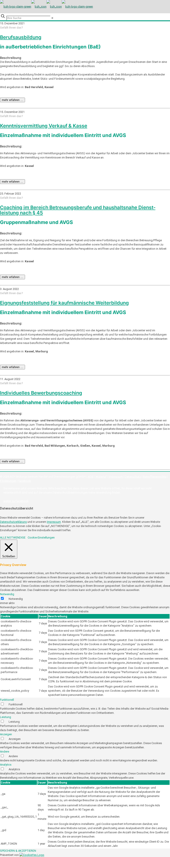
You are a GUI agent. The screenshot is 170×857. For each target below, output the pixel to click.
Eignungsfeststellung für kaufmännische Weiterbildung (64, 303)
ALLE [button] (3, 537)
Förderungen (8, 481)
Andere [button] (4, 751)
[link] (52, 18)
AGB (90, 476)
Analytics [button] (6, 764)
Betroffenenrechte (154, 476)
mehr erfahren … (12, 100)
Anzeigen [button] (6, 734)
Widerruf (100, 476)
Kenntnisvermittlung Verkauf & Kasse (43, 126)
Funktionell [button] (7, 699)
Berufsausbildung (20, 37)
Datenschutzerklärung (13, 521)
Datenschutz (133, 476)
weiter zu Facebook (16, 501)
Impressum (115, 476)
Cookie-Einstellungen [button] (41, 537)
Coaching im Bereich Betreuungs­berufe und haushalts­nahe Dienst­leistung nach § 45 (77, 210)
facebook (24, 481)
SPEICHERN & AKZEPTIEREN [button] (18, 850)
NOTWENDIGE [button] (16, 537)
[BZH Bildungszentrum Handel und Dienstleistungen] (46, 7)
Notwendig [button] (7, 594)
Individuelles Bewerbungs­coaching (41, 393)
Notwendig (16, 598)
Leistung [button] (5, 717)
